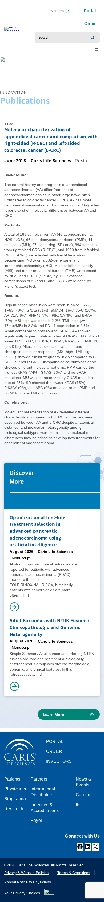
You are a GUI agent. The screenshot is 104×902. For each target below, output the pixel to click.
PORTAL (55, 741)
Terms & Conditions (73, 873)
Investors (56, 11)
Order (90, 23)
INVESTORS (59, 761)
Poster (82, 160)
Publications (37, 81)
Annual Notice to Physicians (27, 882)
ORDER (54, 751)
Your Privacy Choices (22, 893)
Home (4, 81)
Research (18, 81)
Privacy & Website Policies (26, 873)
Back (10, 124)
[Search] (92, 37)
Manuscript (21, 558)
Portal (90, 11)
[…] (26, 595)
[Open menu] (96, 50)
